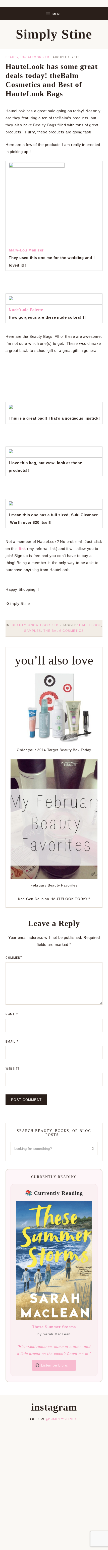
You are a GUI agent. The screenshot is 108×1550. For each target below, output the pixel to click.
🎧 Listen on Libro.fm (54, 1365)
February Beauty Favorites (54, 885)
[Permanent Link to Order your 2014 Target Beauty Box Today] (54, 742)
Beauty (12, 57)
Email (12, 1041)
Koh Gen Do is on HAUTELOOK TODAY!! (54, 899)
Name (12, 1014)
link (22, 548)
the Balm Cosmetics (63, 631)
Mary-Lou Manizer (26, 250)
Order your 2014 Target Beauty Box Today (54, 750)
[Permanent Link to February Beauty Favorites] (54, 877)
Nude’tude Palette (26, 310)
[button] (54, 13)
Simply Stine (54, 34)
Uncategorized (35, 57)
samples (32, 631)
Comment (14, 957)
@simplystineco (63, 1419)
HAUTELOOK (90, 625)
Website (13, 1069)
